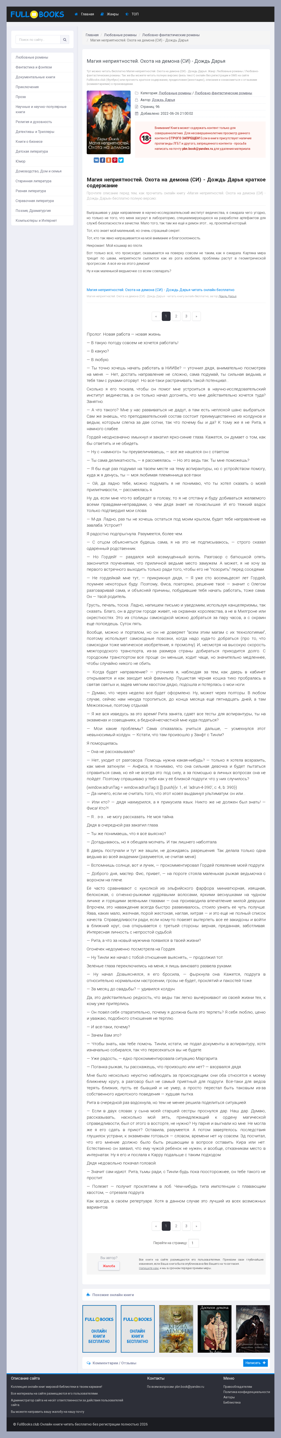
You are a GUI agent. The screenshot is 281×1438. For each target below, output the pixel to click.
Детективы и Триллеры (35, 132)
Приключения (27, 87)
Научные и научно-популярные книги (41, 109)
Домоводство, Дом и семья (38, 171)
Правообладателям (237, 1386)
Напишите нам (149, 1268)
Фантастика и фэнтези (34, 67)
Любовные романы (32, 57)
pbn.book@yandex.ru (189, 1386)
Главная (87, 14)
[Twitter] (121, 160)
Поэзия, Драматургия (33, 211)
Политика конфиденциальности (246, 1392)
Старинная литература (33, 181)
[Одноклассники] (108, 160)
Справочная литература (35, 201)
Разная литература (31, 191)
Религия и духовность (34, 122)
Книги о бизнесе (29, 142)
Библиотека (232, 1402)
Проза (21, 97)
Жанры (112, 14)
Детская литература (32, 151)
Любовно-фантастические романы (171, 35)
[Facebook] (102, 160)
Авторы (229, 1397)
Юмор (20, 161)
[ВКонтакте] (96, 160)
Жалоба (109, 1266)
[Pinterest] (114, 160)
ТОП (135, 14)
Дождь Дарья (163, 100)
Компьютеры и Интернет (36, 220)
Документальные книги (35, 77)
